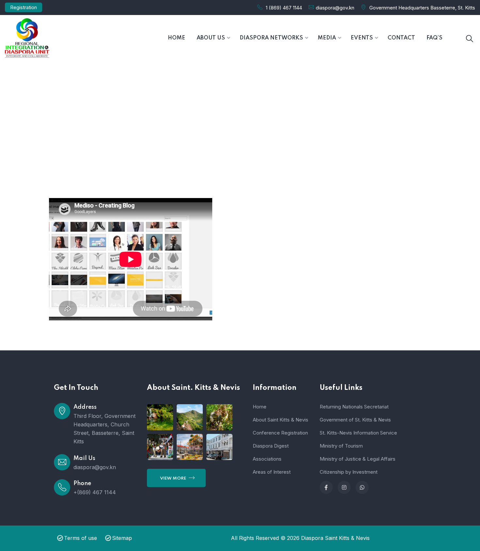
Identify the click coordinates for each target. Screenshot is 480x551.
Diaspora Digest (271, 446)
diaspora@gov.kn (335, 8)
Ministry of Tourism (341, 446)
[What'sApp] (362, 487)
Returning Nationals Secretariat (354, 407)
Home (217, 128)
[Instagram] (344, 487)
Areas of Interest (272, 472)
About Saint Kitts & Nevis (280, 420)
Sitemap (122, 538)
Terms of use (80, 538)
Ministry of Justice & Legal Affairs (357, 459)
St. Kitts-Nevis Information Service (358, 433)
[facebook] (326, 487)
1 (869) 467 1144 (284, 8)
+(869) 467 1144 (94, 492)
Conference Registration (280, 433)
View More (173, 478)
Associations (267, 459)
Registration (23, 7)
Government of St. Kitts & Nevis (355, 420)
